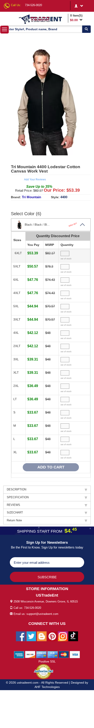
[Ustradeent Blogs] (42, 636)
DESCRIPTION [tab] (16, 489)
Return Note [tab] (14, 520)
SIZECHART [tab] (15, 512)
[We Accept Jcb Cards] (52, 654)
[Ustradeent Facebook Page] (21, 636)
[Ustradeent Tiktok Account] (73, 636)
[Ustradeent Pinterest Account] (52, 636)
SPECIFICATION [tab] (18, 497)
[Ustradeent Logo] (42, 19)
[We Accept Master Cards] (64, 654)
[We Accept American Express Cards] (19, 654)
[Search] (86, 29)
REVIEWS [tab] (13, 505)
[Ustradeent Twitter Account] (31, 636)
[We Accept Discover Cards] (30, 654)
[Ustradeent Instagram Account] (63, 636)
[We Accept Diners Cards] (41, 654)
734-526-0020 (33, 5)
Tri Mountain (31, 197)
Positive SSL (47, 661)
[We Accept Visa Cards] (75, 654)
